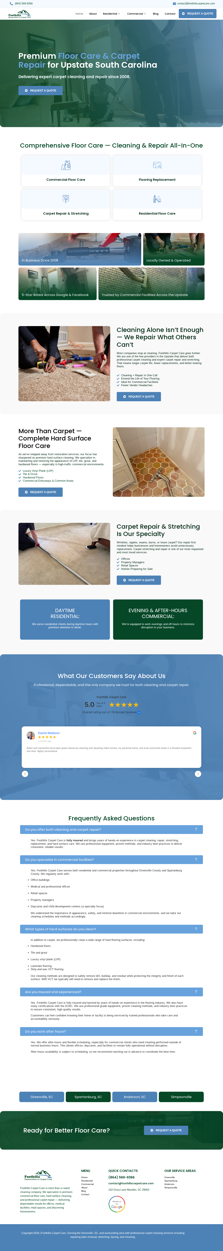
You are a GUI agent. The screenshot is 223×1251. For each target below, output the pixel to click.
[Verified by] (139, 712)
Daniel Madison (49, 733)
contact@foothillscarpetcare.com (131, 1183)
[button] (111, 829)
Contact (170, 13)
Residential (110, 13)
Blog (156, 13)
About (93, 13)
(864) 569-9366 (121, 1177)
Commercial (135, 13)
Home (79, 13)
